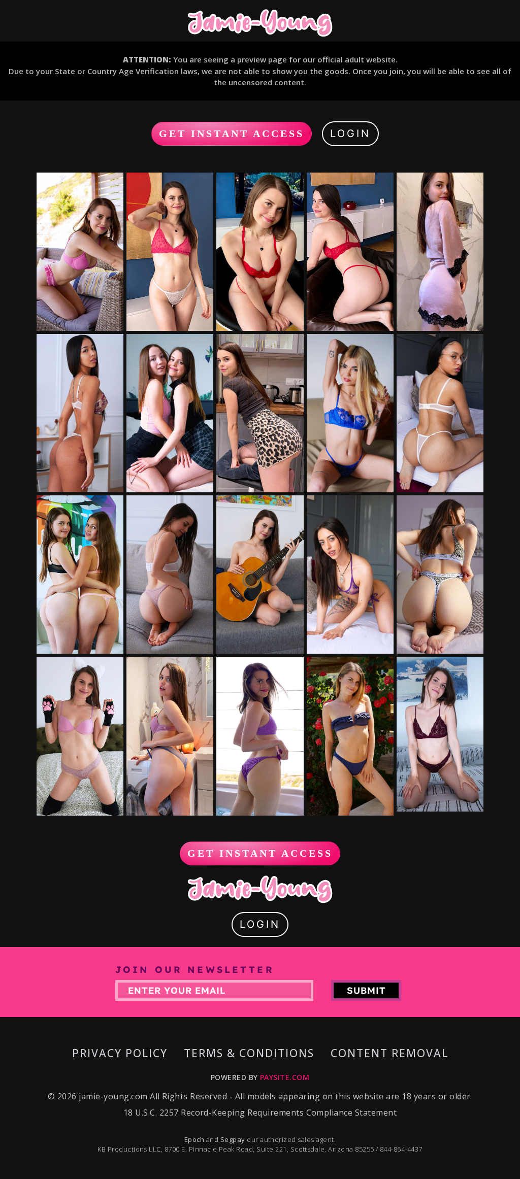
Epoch (195, 1139)
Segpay (233, 1139)
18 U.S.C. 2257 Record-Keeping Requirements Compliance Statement (260, 1112)
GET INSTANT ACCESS (231, 133)
